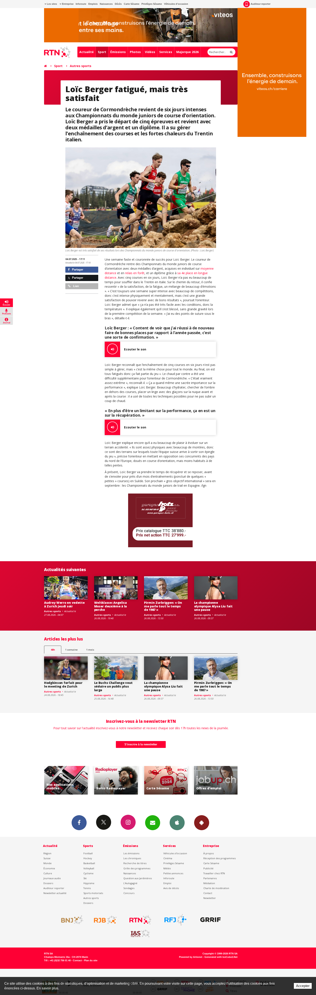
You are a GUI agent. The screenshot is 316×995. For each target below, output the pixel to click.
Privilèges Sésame (151, 4)
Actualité (86, 52)
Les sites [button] (51, 4)
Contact (207, 893)
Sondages (128, 888)
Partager (77, 269)
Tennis (87, 888)
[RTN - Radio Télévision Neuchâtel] (140, 919)
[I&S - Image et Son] (140, 933)
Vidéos (150, 52)
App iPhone (177, 822)
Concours (128, 893)
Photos (135, 52)
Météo (167, 868)
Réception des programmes (219, 858)
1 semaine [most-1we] (71, 649)
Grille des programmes (136, 868)
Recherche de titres (134, 863)
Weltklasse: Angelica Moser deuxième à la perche (110, 606)
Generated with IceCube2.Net (221, 957)
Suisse (47, 858)
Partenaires (210, 878)
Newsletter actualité (54, 893)
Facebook (79, 822)
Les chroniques (132, 858)
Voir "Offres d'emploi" (166, 780)
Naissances (106, 4)
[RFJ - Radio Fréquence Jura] (175, 919)
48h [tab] (53, 649)
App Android (201, 822)
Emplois (93, 4)
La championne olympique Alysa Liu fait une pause (213, 606)
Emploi (167, 883)
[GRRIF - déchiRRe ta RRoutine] (210, 919)
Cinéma (167, 858)
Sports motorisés (93, 893)
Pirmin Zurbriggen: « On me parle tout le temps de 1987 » (163, 606)
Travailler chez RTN (214, 873)
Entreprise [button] (67, 4)
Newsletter (209, 898)
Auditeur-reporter (260, 4)
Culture (47, 873)
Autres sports (80, 66)
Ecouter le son (135, 349)
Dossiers (48, 883)
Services (165, 52)
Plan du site (90, 960)
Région (47, 853)
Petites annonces (173, 873)
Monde (47, 863)
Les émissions (131, 853)
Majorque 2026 (187, 52)
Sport (102, 52)
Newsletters (152, 822)
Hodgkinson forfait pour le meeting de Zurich (63, 684)
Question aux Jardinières (137, 878)
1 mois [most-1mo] (90, 649)
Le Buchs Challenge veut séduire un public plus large (113, 686)
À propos (208, 853)
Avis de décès (171, 888)
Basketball (89, 863)
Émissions (118, 52)
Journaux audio (52, 878)
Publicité (208, 868)
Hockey (87, 858)
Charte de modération (216, 888)
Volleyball (88, 868)
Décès (118, 4)
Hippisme (88, 883)
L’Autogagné (130, 883)
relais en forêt (134, 273)
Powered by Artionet (190, 957)
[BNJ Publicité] (70, 919)
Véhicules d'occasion (176, 4)
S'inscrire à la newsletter (140, 744)
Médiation (209, 883)
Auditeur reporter (53, 888)
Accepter (303, 986)
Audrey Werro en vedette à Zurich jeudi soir (64, 604)
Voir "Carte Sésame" (116, 780)
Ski (85, 878)
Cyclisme (88, 873)
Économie (49, 868)
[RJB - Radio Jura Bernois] (105, 919)
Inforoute (81, 4)
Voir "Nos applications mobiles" (216, 780)
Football (88, 853)
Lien (75, 286)
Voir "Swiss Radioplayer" (66, 780)
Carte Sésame (131, 4)
